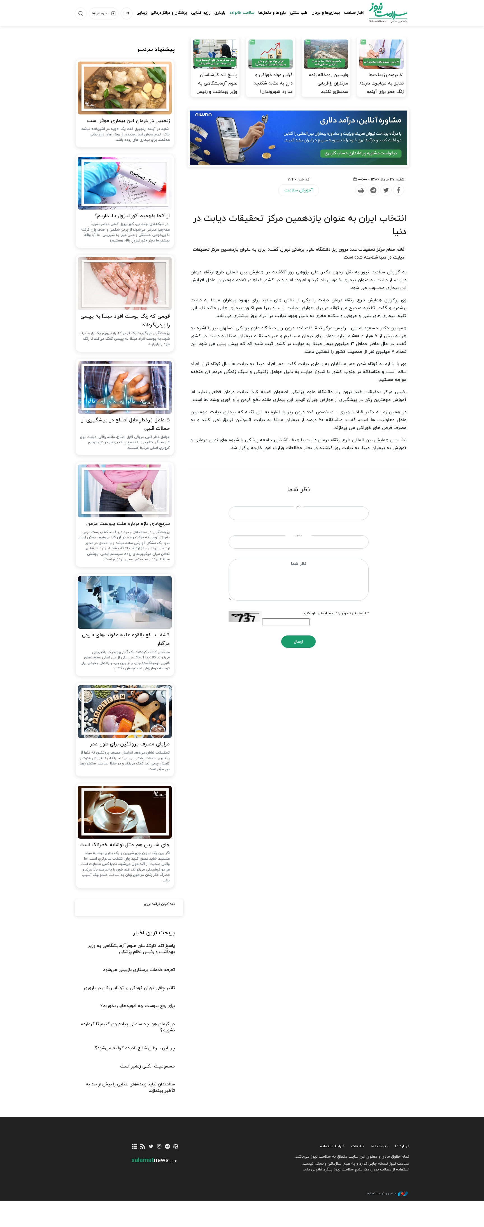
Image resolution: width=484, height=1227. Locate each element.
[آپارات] (175, 1146)
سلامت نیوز (383, 12)
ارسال (298, 641)
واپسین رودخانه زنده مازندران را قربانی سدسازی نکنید (328, 83)
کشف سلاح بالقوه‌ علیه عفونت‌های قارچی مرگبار (126, 639)
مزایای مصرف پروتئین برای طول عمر (130, 744)
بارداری (219, 12)
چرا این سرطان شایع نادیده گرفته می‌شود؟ (135, 1048)
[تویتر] (151, 1146)
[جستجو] (81, 13)
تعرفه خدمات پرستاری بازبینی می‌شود (139, 970)
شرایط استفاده (332, 1146)
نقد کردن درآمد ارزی (159, 904)
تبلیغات (357, 1146)
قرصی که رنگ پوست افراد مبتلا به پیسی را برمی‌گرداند (125, 321)
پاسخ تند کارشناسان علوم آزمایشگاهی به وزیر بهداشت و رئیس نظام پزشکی (131, 949)
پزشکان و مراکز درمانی (169, 12)
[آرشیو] (134, 1146)
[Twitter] (385, 190)
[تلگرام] (167, 1146)
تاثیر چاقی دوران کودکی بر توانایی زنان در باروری (129, 988)
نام (298, 506)
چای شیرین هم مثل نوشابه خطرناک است (125, 844)
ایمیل (298, 535)
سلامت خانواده (241, 12)
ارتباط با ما (379, 1146)
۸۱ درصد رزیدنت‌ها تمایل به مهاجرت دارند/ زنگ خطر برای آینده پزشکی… (382, 87)
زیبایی (141, 12)
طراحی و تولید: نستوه (381, 1193)
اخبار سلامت (354, 12)
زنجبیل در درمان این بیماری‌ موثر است (128, 120)
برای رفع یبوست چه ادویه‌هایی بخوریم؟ (137, 1006)
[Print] (360, 190)
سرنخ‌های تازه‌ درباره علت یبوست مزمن (128, 523)
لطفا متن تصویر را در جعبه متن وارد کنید (336, 613)
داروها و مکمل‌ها (272, 12)
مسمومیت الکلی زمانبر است (147, 1066)
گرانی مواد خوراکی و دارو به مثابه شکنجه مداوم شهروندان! (273, 83)
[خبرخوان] (142, 1146)
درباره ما (402, 1146)
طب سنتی (299, 12)
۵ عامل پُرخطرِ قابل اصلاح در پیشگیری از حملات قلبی (125, 424)
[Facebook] (398, 190)
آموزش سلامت (298, 190)
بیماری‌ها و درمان (325, 12)
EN (126, 13)
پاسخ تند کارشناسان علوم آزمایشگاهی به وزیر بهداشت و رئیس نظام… (216, 87)
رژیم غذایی (200, 12)
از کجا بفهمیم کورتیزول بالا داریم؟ (132, 215)
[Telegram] (373, 190)
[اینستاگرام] (159, 1146)
